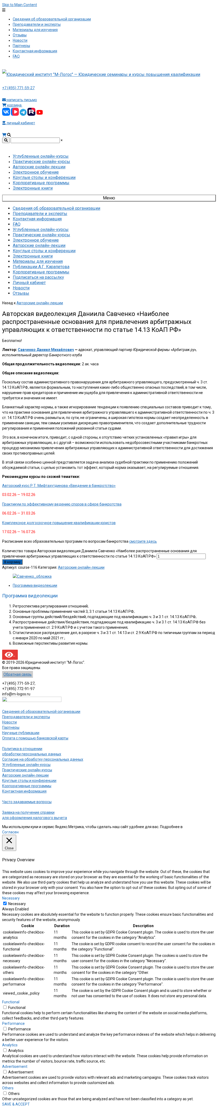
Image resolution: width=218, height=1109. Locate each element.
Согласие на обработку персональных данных (42, 759)
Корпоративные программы (26, 786)
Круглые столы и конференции (29, 780)
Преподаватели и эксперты (26, 717)
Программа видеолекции (35, 585)
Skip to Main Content (19, 5)
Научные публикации (20, 733)
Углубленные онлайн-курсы (26, 765)
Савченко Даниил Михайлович (46, 350)
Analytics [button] (10, 1045)
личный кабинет (20, 123)
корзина (14, 105)
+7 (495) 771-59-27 (18, 88)
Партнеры (10, 727)
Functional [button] (10, 1002)
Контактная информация (24, 791)
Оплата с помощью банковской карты (35, 738)
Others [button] (8, 1088)
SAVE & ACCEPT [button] (16, 1104)
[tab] (114, 585)
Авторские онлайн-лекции (39, 303)
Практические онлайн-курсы (27, 770)
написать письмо (21, 100)
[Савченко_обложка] (32, 576)
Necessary (17, 904)
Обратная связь (17, 674)
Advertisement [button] (14, 1066)
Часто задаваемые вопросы (27, 802)
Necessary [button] (11, 898)
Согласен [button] (10, 832)
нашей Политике (197, 827)
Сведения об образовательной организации (41, 711)
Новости (9, 722)
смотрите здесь (143, 541)
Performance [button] (13, 1023)
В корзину (12, 562)
